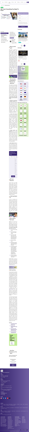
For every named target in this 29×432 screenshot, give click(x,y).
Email (14, 156)
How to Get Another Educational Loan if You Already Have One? (14, 329)
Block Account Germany (25, 407)
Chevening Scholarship (17, 417)
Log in (25, 2)
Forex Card (21, 407)
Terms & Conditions (10, 404)
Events (6, 408)
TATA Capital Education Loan (10, 426)
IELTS (2, 414)
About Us (1, 404)
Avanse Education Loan (10, 423)
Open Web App (22, 78)
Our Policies (18, 404)
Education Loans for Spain (3, 424)
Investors (21, 404)
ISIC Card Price (3, 42)
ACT (10, 414)
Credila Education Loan (10, 422)
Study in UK (23, 418)
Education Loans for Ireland (3, 421)
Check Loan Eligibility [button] (12, 343)
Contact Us (4, 404)
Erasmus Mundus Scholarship (18, 418)
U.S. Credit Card (7, 407)
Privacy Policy (14, 404)
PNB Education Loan (10, 427)
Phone (16, 156)
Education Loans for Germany (3, 420)
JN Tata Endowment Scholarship (18, 421)
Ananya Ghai (13, 39)
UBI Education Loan (9, 418)
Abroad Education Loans (3, 407)
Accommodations (12, 407)
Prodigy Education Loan (10, 421)
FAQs (23, 404)
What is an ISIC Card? (4, 33)
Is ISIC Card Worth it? (4, 39)
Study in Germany (23, 420)
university (13, 66)
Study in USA (23, 417)
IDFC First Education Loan (10, 420)
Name (12, 156)
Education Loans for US (3, 417)
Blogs (7, 404)
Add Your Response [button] (13, 365)
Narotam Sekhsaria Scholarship (18, 422)
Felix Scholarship (16, 423)
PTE (8, 414)
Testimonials (26, 404)
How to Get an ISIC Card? (4, 40)
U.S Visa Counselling (17, 407)
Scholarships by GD (2, 408)
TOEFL (5, 414)
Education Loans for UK (3, 418)
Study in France (23, 422)
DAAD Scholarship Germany (17, 420)
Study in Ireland (23, 421)
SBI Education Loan (9, 417)
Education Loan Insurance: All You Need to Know (14, 326)
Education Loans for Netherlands (4, 425)
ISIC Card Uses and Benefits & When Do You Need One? (4, 35)
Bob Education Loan (10, 425)
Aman (15, 42)
